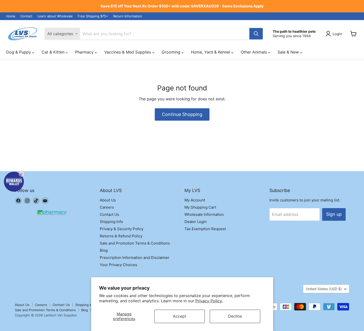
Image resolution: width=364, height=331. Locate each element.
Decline (235, 316)
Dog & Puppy (19, 52)
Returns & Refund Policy (121, 236)
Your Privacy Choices (118, 264)
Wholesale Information (204, 214)
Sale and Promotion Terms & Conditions (135, 243)
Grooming (172, 52)
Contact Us (109, 214)
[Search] (256, 33)
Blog (104, 250)
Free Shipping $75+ (93, 16)
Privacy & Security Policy (121, 228)
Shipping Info (111, 221)
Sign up (334, 214)
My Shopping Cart (200, 207)
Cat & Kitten (54, 52)
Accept (179, 316)
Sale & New (289, 52)
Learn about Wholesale (55, 16)
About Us (108, 200)
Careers (107, 207)
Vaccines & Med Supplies (128, 52)
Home (10, 16)
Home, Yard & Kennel (211, 52)
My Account (194, 200)
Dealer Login (195, 221)
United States (324, 289)
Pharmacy (85, 52)
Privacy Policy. (209, 300)
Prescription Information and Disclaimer (134, 257)
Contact (26, 16)
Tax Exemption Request (205, 228)
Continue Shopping (182, 114)
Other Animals (254, 52)
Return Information (127, 16)
